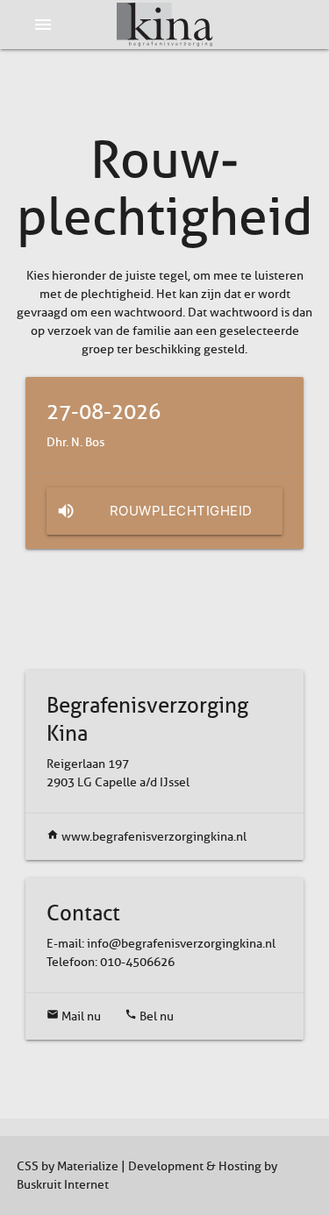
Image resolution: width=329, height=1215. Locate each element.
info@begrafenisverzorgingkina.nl (181, 943)
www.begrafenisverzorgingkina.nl (146, 836)
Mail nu (73, 1016)
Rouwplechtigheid (154, 511)
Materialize (87, 1166)
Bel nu (149, 1016)
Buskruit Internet (63, 1184)
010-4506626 (137, 962)
